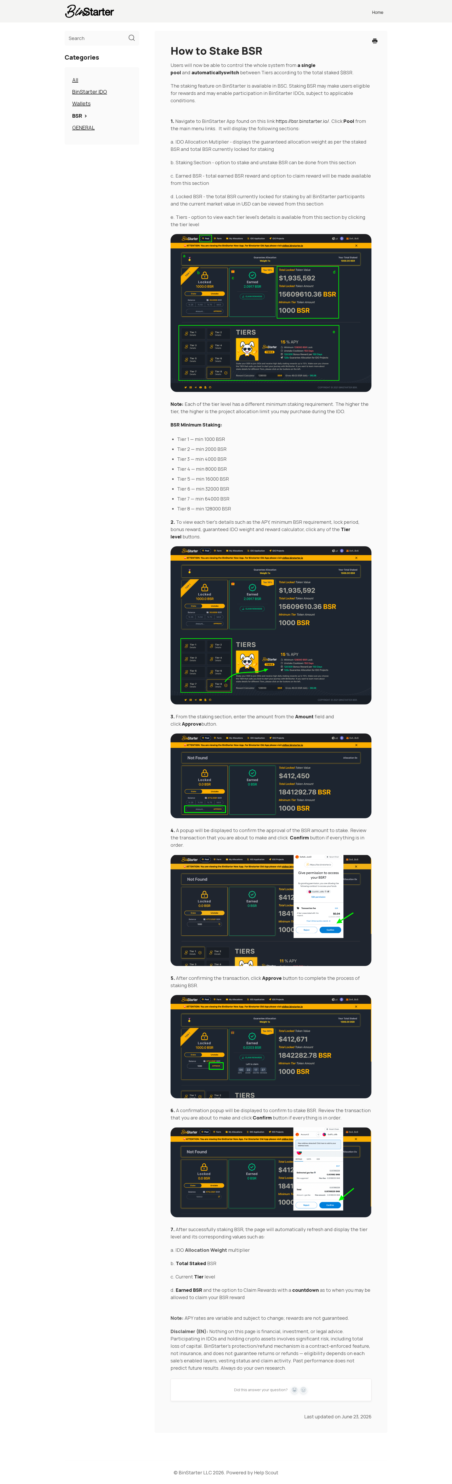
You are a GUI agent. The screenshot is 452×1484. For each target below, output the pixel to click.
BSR (77, 115)
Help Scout (266, 1472)
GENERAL (83, 127)
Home (377, 12)
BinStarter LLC (195, 1472)
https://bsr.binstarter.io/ (302, 121)
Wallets (81, 103)
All (75, 79)
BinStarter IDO (89, 91)
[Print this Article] (374, 41)
